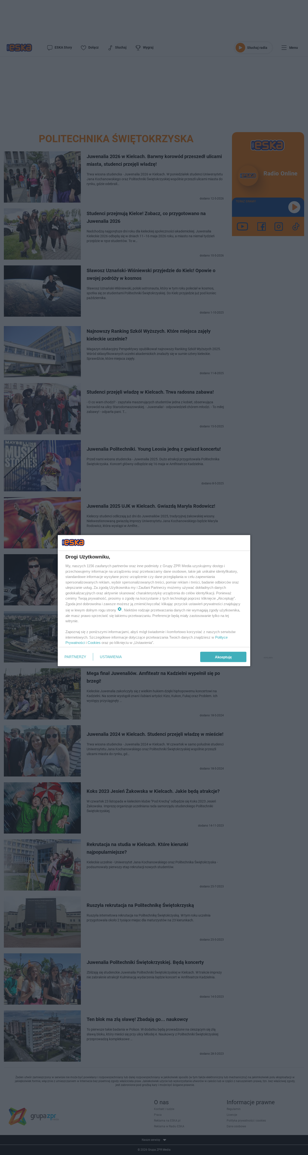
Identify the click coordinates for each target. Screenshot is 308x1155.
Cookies (94, 643)
